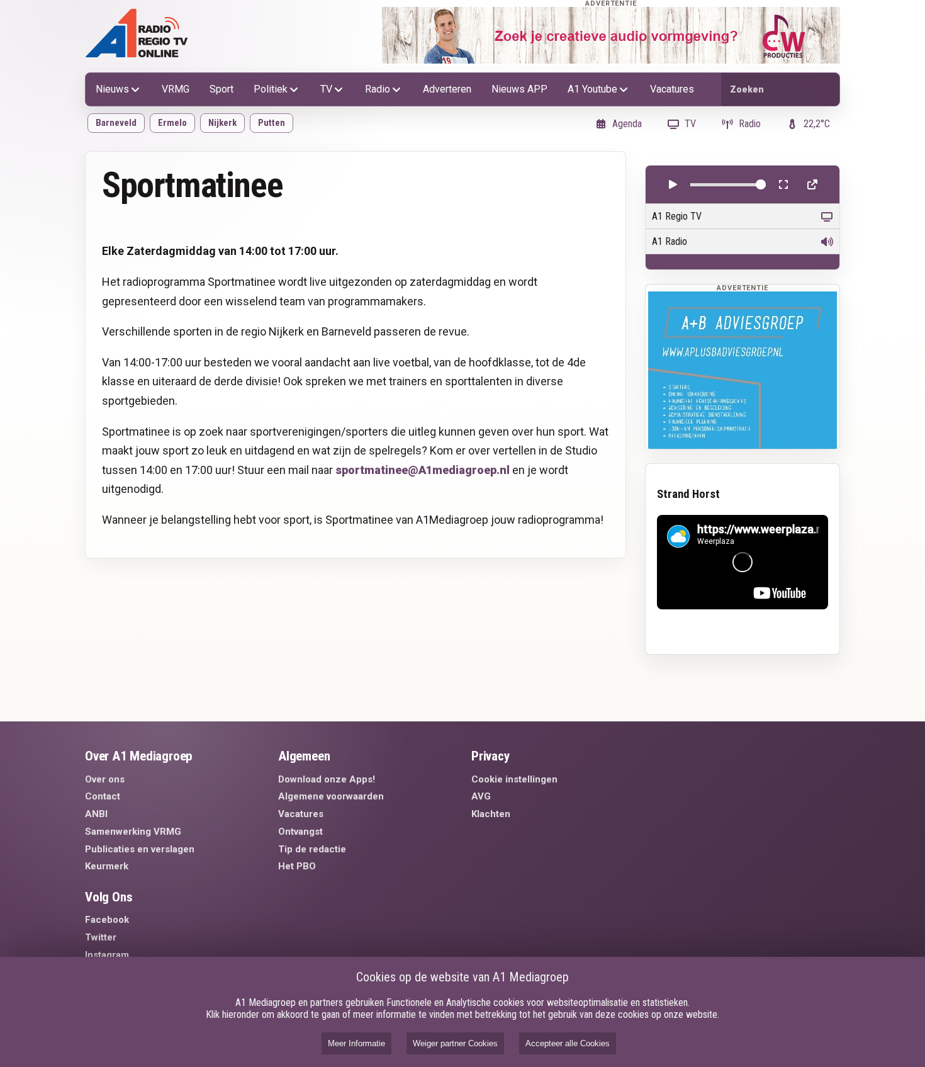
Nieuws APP (519, 89)
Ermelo (172, 122)
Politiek (271, 89)
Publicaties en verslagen (139, 849)
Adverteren (447, 89)
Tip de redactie (312, 849)
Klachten (490, 814)
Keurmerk (106, 866)
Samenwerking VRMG (133, 831)
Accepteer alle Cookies (567, 1043)
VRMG (175, 89)
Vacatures (672, 89)
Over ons (105, 779)
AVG (481, 796)
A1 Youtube (592, 89)
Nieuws (112, 89)
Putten (271, 122)
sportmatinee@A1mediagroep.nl (422, 470)
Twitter (100, 937)
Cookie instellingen (514, 779)
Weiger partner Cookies (455, 1043)
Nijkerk (222, 122)
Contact (102, 796)
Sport (221, 89)
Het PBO (297, 866)
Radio (377, 89)
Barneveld (116, 122)
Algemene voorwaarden (331, 796)
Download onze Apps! (326, 779)
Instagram (107, 955)
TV (326, 89)
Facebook (107, 919)
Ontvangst (300, 831)
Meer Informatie (356, 1043)
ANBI (96, 814)
